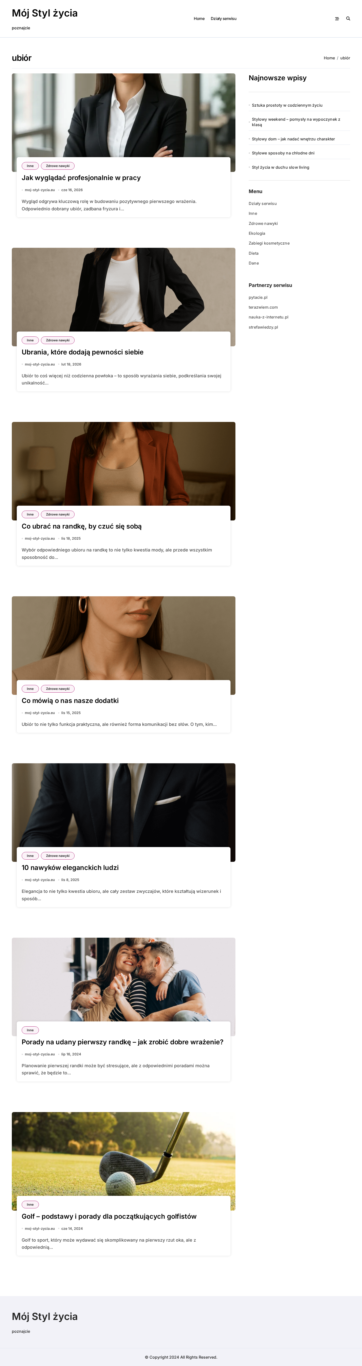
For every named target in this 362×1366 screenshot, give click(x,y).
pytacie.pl (258, 297)
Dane (254, 263)
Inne (30, 166)
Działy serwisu (223, 18)
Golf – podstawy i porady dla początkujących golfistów (109, 1216)
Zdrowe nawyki (57, 166)
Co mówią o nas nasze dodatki (70, 701)
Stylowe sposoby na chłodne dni (283, 152)
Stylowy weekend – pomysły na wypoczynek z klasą (296, 122)
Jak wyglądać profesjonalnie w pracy (81, 178)
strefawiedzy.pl (263, 327)
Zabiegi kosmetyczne (269, 243)
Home (199, 18)
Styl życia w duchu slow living (280, 167)
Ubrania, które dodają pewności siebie (83, 352)
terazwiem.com (263, 307)
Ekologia (257, 233)
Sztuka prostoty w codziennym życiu (287, 105)
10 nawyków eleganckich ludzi (70, 868)
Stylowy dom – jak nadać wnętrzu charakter (293, 138)
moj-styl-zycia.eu (40, 190)
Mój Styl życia (45, 13)
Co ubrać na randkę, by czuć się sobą (82, 526)
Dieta (254, 253)
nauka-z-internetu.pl (268, 317)
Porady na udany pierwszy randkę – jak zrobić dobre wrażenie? (122, 1042)
